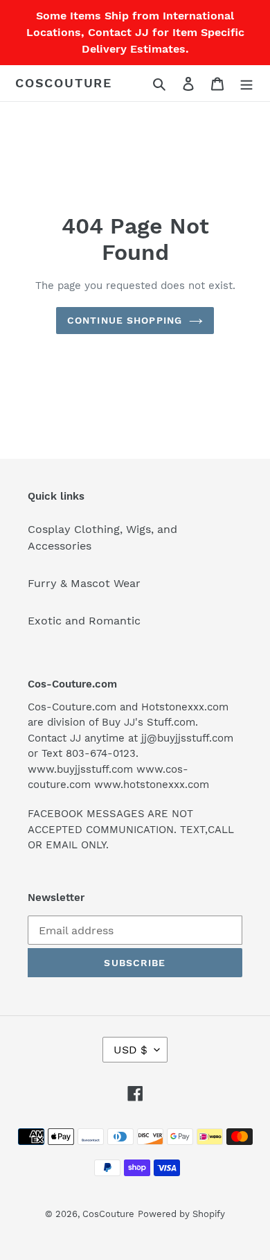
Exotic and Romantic (84, 620)
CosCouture (63, 83)
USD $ (130, 1049)
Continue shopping (124, 320)
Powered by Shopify (181, 1214)
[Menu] (246, 83)
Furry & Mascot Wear (84, 583)
